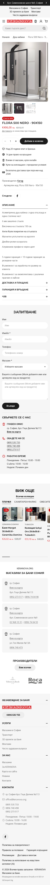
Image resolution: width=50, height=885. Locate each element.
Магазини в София (18, 8)
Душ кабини (19, 37)
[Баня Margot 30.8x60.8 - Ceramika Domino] (12, 514)
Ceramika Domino (10, 524)
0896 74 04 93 (31, 622)
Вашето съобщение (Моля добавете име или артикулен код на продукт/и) (24, 376)
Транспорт (36, 8)
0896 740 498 (13, 446)
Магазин (7, 360)
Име (4, 319)
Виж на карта (16, 587)
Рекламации (8, 855)
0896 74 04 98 (32, 596)
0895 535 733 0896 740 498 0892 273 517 (12, 808)
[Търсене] (44, 28)
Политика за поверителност (16, 845)
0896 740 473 (16, 647)
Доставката (7, 131)
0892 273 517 (13, 449)
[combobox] (25, 28)
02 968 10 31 (16, 622)
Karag (20, 180)
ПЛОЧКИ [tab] (6, 502)
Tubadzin (29, 524)
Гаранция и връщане (37, 850)
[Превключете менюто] (3, 21)
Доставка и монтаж (26, 855)
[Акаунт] (41, 21)
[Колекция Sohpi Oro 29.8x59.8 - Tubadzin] (35, 514)
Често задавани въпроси (25, 15)
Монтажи (35, 11)
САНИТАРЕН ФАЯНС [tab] (25, 502)
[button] (3, 2)
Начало (6, 37)
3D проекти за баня (19, 11)
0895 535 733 (13, 442)
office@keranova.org (16, 799)
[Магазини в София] (35, 21)
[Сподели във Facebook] (17, 196)
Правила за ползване (12, 850)
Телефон (6, 346)
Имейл (6, 333)
